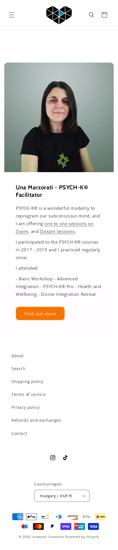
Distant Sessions (57, 231)
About (17, 355)
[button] (11, 15)
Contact (19, 433)
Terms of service (28, 394)
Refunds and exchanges (36, 420)
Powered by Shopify (82, 537)
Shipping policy (27, 381)
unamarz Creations (48, 537)
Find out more (40, 313)
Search (18, 368)
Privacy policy (25, 407)
